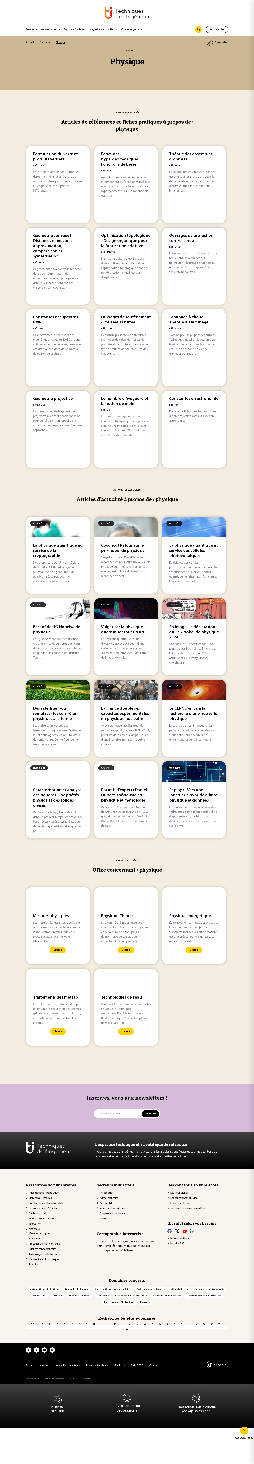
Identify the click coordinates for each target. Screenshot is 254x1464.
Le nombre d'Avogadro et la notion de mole (124, 401)
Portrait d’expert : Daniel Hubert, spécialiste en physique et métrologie (124, 795)
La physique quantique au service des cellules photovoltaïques (194, 550)
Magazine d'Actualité (101, 29)
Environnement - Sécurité (43, 1208)
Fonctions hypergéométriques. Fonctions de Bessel (120, 159)
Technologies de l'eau (121, 997)
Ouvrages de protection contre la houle (191, 238)
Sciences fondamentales (42, 1249)
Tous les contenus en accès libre (187, 1208)
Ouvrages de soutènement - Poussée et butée (126, 320)
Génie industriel (37, 1213)
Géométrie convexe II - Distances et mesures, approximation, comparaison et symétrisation (54, 246)
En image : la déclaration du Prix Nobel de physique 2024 (194, 632)
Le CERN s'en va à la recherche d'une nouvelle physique (193, 714)
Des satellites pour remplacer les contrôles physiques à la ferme (55, 714)
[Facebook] (169, 1231)
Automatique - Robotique (44, 1192)
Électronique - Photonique (44, 1259)
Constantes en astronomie (193, 399)
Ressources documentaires (41, 29)
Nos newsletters (179, 1238)
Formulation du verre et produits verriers (55, 156)
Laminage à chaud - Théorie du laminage (189, 320)
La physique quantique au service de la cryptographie (58, 550)
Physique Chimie (117, 916)
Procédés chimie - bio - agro (44, 1244)
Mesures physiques (51, 916)
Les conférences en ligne (183, 1198)
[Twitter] (177, 1231)
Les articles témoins (181, 1203)
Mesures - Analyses (39, 1233)
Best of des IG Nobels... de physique (56, 629)
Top (33, 1324)
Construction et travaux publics (46, 1203)
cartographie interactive (132, 1241)
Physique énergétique (190, 916)
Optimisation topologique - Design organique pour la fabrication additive (125, 241)
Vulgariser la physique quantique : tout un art (122, 629)
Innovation (35, 1224)
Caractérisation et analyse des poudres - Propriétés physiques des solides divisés (57, 798)
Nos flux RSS (177, 1243)
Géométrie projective (53, 399)
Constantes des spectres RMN (55, 320)
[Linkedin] (192, 1231)
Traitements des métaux (55, 997)
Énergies (33, 1264)
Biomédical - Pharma (40, 1198)
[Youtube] (185, 1231)
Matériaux (34, 1229)
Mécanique (35, 1238)
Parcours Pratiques (74, 29)
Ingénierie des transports (43, 1218)
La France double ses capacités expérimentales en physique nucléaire (125, 714)
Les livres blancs (179, 1192)
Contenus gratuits (131, 29)
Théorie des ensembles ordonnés (190, 156)
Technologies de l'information (45, 1254)
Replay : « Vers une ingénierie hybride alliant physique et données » (193, 795)
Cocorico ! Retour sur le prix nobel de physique (123, 548)
